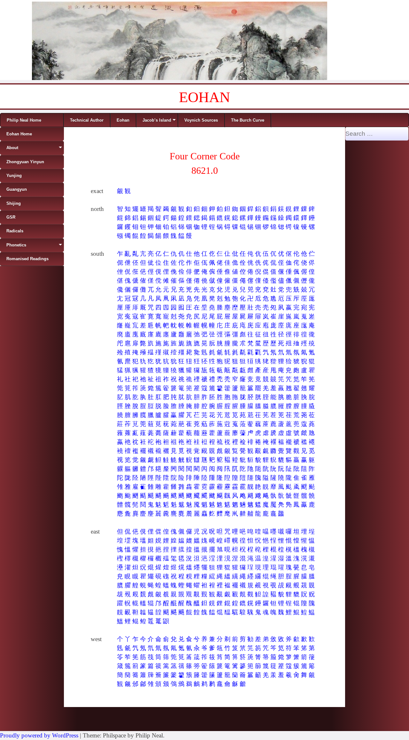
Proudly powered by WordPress (39, 735)
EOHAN (204, 97)
